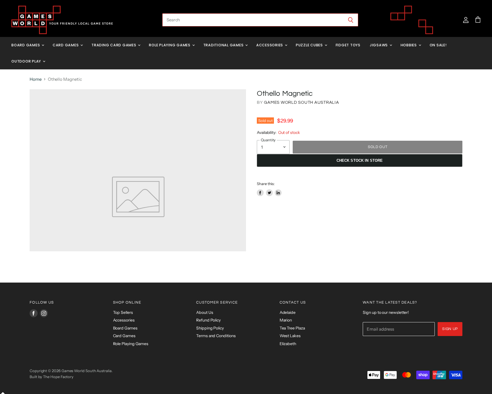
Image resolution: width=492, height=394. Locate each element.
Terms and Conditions (216, 335)
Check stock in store (360, 160)
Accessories (270, 45)
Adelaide (288, 312)
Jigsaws (379, 45)
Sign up (450, 329)
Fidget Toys (348, 45)
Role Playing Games (170, 45)
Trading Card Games (114, 45)
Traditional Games (224, 45)
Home (36, 79)
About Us (204, 312)
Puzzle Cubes (310, 45)
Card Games (66, 45)
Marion (286, 320)
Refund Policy (208, 320)
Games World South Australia (301, 102)
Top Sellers (123, 312)
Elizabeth (288, 343)
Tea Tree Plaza (292, 328)
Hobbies (409, 45)
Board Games (26, 45)
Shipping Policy (210, 328)
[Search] (350, 19)
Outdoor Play (26, 61)
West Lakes (290, 335)
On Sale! (438, 45)
